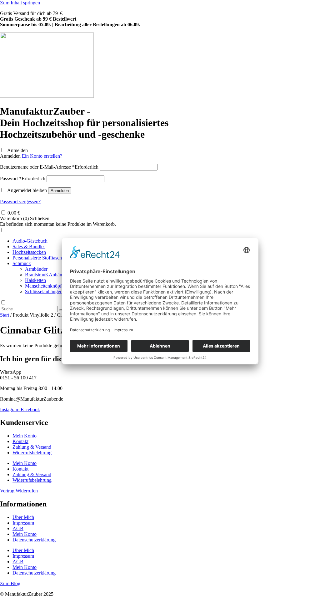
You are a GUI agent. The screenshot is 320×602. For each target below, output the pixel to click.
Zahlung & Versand (31, 447)
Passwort (22, 178)
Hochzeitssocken (29, 252)
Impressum (23, 523)
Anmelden (17, 150)
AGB (17, 528)
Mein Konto (24, 435)
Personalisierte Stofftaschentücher (45, 257)
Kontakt (20, 441)
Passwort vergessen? (20, 201)
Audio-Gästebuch (30, 241)
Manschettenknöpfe (44, 286)
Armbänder (36, 269)
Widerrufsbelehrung (32, 452)
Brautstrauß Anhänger (46, 274)
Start (4, 315)
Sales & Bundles (28, 246)
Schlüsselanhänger (43, 291)
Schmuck (21, 263)
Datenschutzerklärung (34, 539)
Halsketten (35, 280)
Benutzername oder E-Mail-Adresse (49, 167)
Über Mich (23, 517)
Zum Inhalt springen (20, 2)
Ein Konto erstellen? (42, 156)
